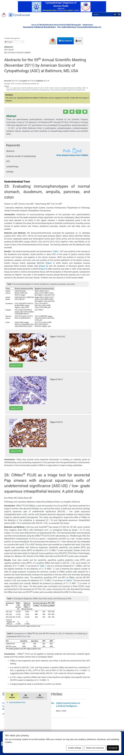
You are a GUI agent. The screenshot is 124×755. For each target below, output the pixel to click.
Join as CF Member (38, 25)
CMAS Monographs (73, 25)
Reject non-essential (95, 748)
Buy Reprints (66, 41)
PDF (79, 41)
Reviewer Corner (75, 27)
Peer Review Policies (58, 25)
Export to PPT (16, 365)
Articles (52, 27)
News (48, 25)
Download (40, 697)
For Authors (63, 27)
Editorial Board (42, 27)
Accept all (113, 748)
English (10, 42)
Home (25, 27)
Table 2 (69, 580)
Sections (12, 697)
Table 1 (56, 251)
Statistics (26, 697)
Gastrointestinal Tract (17, 702)
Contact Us (96, 27)
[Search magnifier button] (119, 14)
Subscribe (87, 27)
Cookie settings (74, 748)
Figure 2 (43, 266)
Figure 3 (42, 269)
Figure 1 (50, 263)
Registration (88, 25)
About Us (32, 27)
